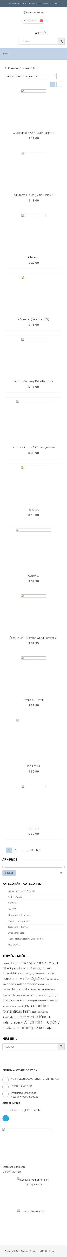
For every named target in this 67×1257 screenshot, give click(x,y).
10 (31, 850)
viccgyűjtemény (9, 1028)
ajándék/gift (32, 963)
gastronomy (24, 973)
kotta (53, 990)
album (47, 963)
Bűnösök (33, 509)
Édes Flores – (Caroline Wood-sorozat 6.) (33, 637)
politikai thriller (39, 1001)
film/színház (10, 973)
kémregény (7, 995)
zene (20, 1028)
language (51, 995)
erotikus (46, 968)
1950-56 (17, 963)
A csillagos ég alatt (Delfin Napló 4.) (33, 132)
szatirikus (36, 1012)
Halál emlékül (33, 766)
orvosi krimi (18, 1000)
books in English (15, 897)
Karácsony (44, 984)
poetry (30, 1001)
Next (39, 850)
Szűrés (9, 872)
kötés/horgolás (37, 995)
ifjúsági (20, 978)
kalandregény (27, 984)
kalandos (9, 984)
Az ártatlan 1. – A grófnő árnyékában (33, 447)
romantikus (39, 1005)
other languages (16, 933)
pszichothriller (52, 1001)
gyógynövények (38, 973)
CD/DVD (12, 903)
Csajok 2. (33, 575)
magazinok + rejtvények (19, 915)
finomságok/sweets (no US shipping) (25, 939)
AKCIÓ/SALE (14, 945)
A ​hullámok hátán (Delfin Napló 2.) (33, 195)
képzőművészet (22, 995)
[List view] (59, 84)
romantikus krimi (17, 1011)
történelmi (27, 1017)
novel (5, 1000)
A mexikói (33, 257)
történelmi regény (41, 1022)
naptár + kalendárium (18, 921)
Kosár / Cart (30, 20)
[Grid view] (52, 84)
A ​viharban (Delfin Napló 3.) (33, 319)
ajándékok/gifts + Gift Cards (21, 891)
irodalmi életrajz (53, 979)
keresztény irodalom (17, 989)
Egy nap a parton (33, 699)
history (50, 973)
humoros (8, 979)
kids (34, 990)
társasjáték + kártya (18, 927)
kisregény (43, 989)
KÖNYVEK (12, 909)
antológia (19, 968)
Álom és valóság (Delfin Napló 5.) (33, 381)
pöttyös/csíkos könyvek (12, 1006)
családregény (33, 968)
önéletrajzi (44, 1027)
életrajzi (30, 1028)
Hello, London (33, 828)
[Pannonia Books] (34, 12)
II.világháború (36, 978)
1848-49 (6, 963)
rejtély (25, 1006)
